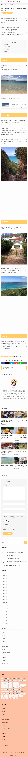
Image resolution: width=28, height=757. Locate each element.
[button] (3, 363)
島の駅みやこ (15, 691)
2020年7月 (5, 617)
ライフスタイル (6, 652)
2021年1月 (5, 599)
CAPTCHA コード (6, 524)
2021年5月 (5, 587)
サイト (4, 512)
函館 (23, 687)
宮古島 (10, 691)
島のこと (4, 12)
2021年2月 (5, 596)
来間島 (17, 356)
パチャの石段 (7, 46)
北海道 (3, 689)
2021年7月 (5, 581)
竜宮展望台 (6, 49)
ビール (10, 685)
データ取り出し (8, 682)
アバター (23, 678)
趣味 (4, 660)
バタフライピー (16, 682)
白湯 (2, 698)
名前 (4, 502)
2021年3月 (5, 593)
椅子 (10, 693)
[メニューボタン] (1, 1)
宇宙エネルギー (4, 691)
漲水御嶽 (10, 695)
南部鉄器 (7, 689)
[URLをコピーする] (25, 363)
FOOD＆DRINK (4, 678)
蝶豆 (10, 698)
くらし (4, 649)
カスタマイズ (4, 680)
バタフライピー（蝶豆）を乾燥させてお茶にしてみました (14, 561)
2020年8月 (5, 614)
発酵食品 (21, 695)
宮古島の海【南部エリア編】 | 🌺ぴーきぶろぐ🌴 (18, 105)
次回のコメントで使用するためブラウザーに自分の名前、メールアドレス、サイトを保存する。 (14, 517)
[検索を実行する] (25, 542)
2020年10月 (5, 608)
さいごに (6, 51)
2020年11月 (5, 605)
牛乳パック (16, 695)
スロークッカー (22, 680)
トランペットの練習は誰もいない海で (10, 558)
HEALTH (5, 657)
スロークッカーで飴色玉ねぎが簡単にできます (12, 552)
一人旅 (19, 687)
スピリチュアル (15, 680)
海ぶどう (5, 695)
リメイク (14, 687)
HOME (4, 752)
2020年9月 (5, 611)
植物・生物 (5, 646)
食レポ (13, 698)
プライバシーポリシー (10, 752)
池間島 (24, 693)
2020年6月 (5, 620)
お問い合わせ (23, 752)
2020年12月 (5, 602)
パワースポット (4, 685)
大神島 (19, 689)
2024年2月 (5, 578)
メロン (10, 687)
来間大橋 (6, 44)
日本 (4, 635)
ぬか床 (13, 678)
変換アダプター (13, 689)
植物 (13, 693)
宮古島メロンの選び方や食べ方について (11, 565)
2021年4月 (5, 590)
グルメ (9, 680)
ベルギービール (16, 685)
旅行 (4, 632)
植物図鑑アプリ (18, 693)
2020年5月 (5, 623)
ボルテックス (22, 685)
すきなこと (5, 663)
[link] (14, 401)
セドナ (3, 682)
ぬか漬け (18, 678)
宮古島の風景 (10, 12)
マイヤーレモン (4, 687)
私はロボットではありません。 (10, 529)
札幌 (2, 693)
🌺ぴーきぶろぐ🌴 (14, 1)
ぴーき (14, 387)
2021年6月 (5, 584)
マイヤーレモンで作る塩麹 (8, 555)
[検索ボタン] (26, 1)
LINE (10, 678)
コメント (5, 485)
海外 (4, 638)
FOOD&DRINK (6, 655)
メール (4, 507)
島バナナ (21, 691)
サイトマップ (17, 752)
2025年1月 (5, 575)
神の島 (6, 698)
